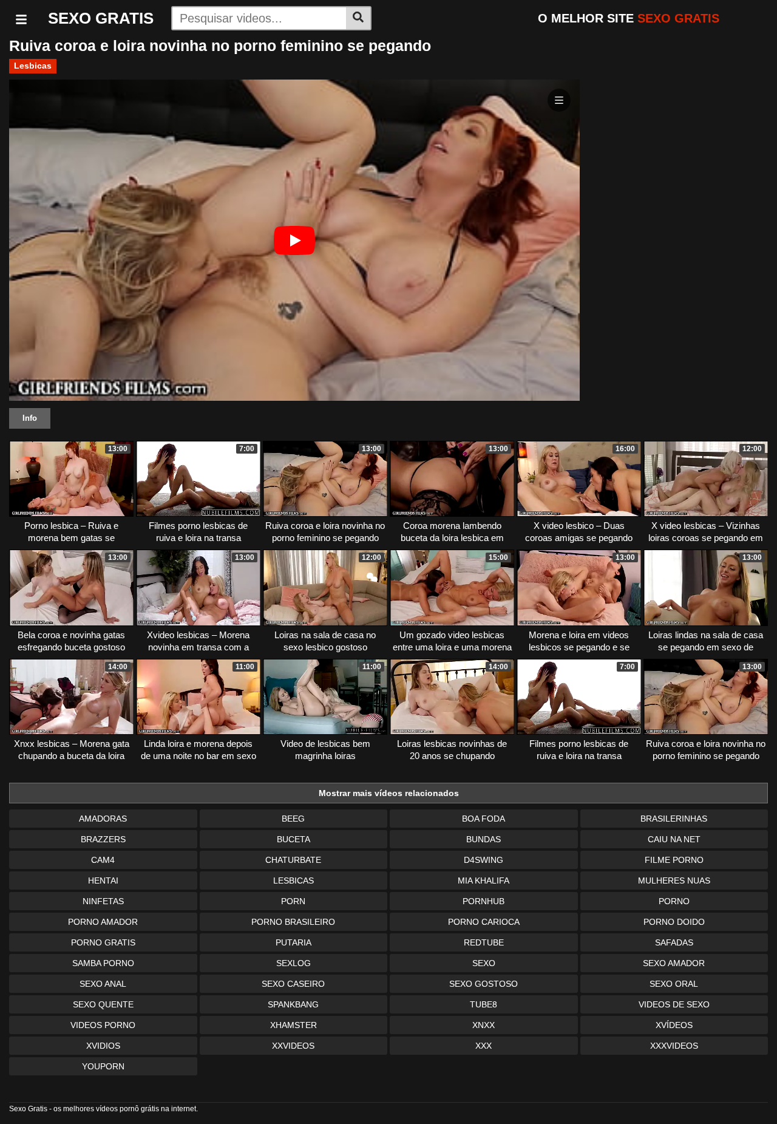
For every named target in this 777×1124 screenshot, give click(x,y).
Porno (674, 901)
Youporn (103, 1066)
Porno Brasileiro (293, 922)
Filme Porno (674, 860)
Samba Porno (103, 963)
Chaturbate (293, 860)
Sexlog (293, 963)
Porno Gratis (103, 942)
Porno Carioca (484, 922)
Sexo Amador (674, 963)
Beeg (293, 818)
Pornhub (483, 901)
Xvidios (103, 1046)
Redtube (484, 942)
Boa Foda (483, 818)
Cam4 (103, 860)
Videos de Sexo (674, 1004)
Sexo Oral (674, 984)
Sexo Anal (103, 984)
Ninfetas (103, 901)
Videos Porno (102, 1025)
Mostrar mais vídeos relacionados (389, 793)
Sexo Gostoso (483, 984)
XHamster (293, 1025)
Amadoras (103, 818)
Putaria (293, 942)
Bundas (483, 839)
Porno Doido (674, 922)
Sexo (483, 963)
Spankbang (293, 1004)
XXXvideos (674, 1046)
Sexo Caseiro (293, 984)
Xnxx (483, 1025)
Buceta (293, 839)
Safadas (674, 942)
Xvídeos (674, 1025)
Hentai (103, 880)
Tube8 (483, 1004)
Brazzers (103, 839)
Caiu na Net (674, 839)
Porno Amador (103, 922)
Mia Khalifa (483, 880)
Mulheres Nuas (674, 880)
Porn (293, 901)
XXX (483, 1046)
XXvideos (293, 1046)
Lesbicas (33, 65)
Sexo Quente (103, 1004)
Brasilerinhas (673, 818)
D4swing (483, 860)
